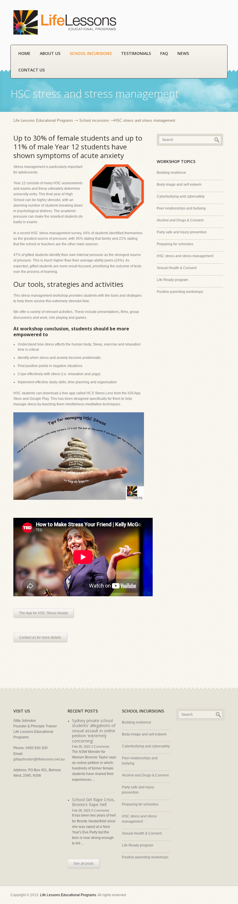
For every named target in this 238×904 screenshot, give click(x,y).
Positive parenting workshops (180, 292)
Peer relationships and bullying (181, 208)
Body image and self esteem (179, 184)
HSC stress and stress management (185, 256)
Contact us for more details (40, 638)
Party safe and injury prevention (182, 232)
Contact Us (31, 70)
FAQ (164, 53)
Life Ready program (172, 280)
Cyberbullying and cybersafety (181, 196)
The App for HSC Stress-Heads (43, 613)
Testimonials (136, 53)
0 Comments (100, 746)
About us (50, 53)
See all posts (83, 864)
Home (24, 53)
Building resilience (171, 173)
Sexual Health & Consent (176, 268)
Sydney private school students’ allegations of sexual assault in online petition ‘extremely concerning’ (94, 731)
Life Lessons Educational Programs (43, 120)
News (183, 53)
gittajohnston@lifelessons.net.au (39, 759)
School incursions (91, 53)
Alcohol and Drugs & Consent (180, 220)
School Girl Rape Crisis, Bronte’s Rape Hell (93, 802)
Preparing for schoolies (175, 244)
